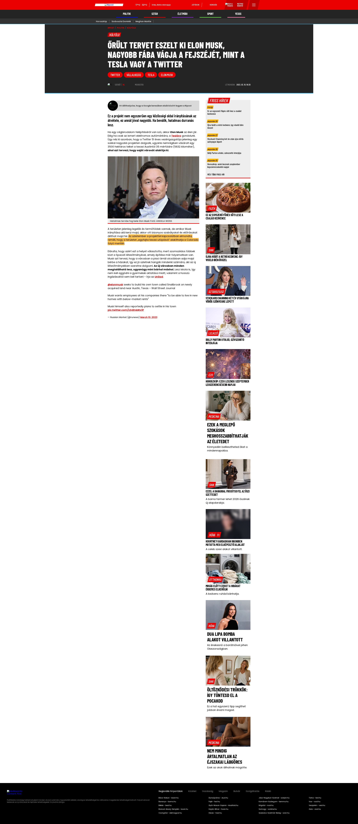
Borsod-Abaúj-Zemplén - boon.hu (173, 809)
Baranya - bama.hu (167, 802)
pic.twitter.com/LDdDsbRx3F (126, 310)
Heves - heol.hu (215, 813)
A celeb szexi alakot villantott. (224, 549)
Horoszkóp (101, 21)
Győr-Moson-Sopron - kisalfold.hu (223, 805)
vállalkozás (134, 74)
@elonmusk (115, 284)
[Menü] (254, 5)
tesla (151, 74)
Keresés (213, 5)
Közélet (192, 791)
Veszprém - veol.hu (317, 805)
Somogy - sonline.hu (268, 809)
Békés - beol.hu (165, 805)
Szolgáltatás (252, 791)
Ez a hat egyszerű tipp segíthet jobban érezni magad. (226, 708)
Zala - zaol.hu (315, 809)
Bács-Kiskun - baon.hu (169, 798)
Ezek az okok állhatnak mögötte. (227, 767)
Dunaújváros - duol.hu (218, 798)
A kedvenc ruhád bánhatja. (222, 593)
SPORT (210, 13)
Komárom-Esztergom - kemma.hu (273, 802)
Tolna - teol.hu (315, 798)
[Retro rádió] (228, 5)
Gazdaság (207, 791)
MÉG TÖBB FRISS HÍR (216, 174)
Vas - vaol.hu (314, 802)
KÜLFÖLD (131, 27)
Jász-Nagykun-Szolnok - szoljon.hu (274, 798)
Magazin (223, 791)
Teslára (176, 135)
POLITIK (127, 13)
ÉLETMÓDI (183, 13)
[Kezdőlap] (109, 5)
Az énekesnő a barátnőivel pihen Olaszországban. (227, 646)
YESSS (238, 13)
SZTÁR (155, 13)
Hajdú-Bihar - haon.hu (218, 809)
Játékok (195, 5)
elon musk (167, 74)
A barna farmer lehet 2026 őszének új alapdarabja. (228, 500)
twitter (115, 74)
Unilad (159, 276)
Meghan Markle (143, 21)
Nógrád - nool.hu (266, 805)
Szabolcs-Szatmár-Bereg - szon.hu (274, 813)
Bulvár (236, 791)
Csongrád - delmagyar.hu (170, 813)
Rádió (268, 791)
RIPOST (111, 27)
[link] (212, 208)
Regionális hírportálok (171, 791)
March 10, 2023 (148, 317)
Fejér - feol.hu (214, 802)
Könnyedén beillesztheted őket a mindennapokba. (227, 448)
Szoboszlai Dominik (121, 21)
